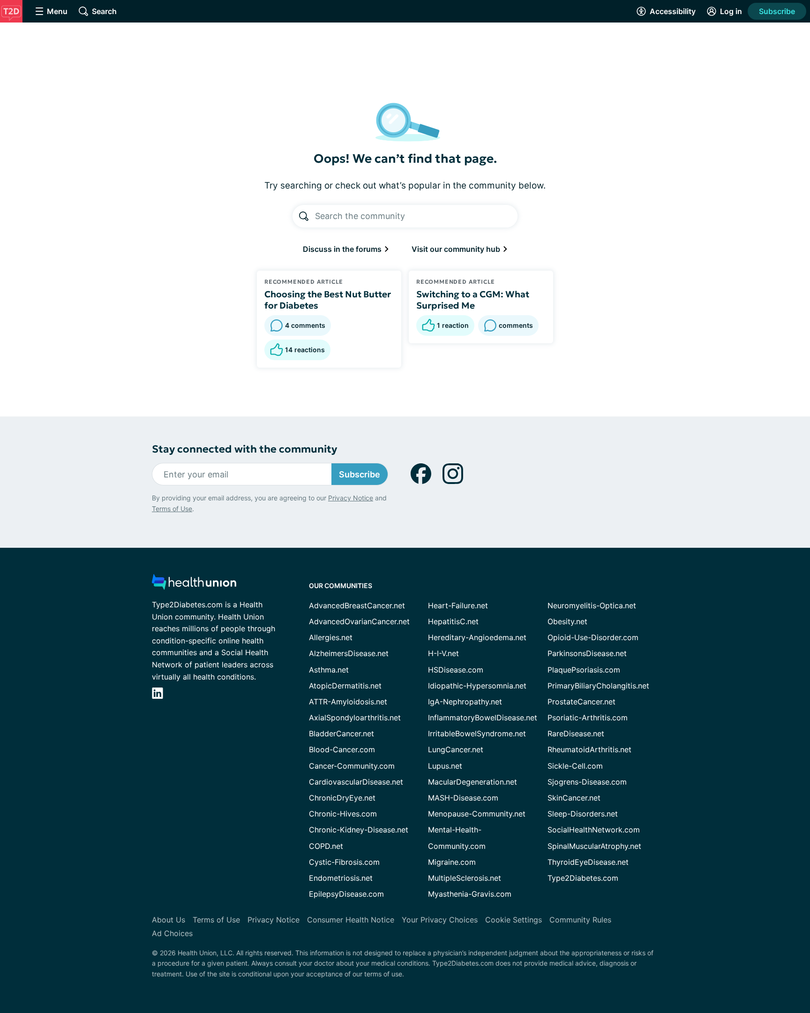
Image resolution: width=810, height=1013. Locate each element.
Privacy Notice (350, 498)
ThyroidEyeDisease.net (588, 862)
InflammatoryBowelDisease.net (482, 717)
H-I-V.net (443, 653)
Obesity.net (567, 621)
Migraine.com (452, 862)
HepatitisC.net (453, 621)
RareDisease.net (576, 733)
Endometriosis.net (341, 878)
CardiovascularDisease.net (356, 781)
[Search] (303, 216)
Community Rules (580, 919)
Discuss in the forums (343, 249)
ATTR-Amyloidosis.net (348, 701)
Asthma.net (329, 669)
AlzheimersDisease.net (349, 653)
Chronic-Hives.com (343, 813)
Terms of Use (172, 509)
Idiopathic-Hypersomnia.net (477, 685)
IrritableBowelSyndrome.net (477, 733)
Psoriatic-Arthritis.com (588, 717)
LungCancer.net (455, 749)
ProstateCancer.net (581, 701)
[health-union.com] (194, 584)
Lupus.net (445, 766)
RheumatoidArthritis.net (589, 749)
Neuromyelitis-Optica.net (592, 605)
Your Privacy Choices (440, 919)
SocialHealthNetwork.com (594, 829)
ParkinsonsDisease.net (587, 653)
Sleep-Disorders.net (583, 813)
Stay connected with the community (244, 449)
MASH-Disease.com (463, 797)
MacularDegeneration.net (472, 781)
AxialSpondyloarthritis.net (355, 717)
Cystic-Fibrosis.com (344, 862)
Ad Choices (172, 933)
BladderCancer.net (341, 733)
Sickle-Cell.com (575, 766)
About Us (168, 919)
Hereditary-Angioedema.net (477, 637)
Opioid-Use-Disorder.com (593, 637)
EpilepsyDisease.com (346, 894)
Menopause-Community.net (476, 813)
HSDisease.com (455, 669)
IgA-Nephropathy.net (465, 701)
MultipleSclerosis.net (464, 878)
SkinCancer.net (574, 797)
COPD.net (326, 846)
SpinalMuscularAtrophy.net (594, 846)
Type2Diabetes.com (583, 878)
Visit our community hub (457, 249)
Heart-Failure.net (458, 605)
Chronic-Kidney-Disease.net (358, 829)
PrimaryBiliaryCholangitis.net (598, 685)
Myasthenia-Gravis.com (469, 894)
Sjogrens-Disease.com (587, 781)
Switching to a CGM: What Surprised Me (472, 299)
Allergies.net (330, 637)
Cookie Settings (513, 919)
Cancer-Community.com (352, 766)
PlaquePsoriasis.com (584, 669)
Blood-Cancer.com (342, 749)
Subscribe (777, 11)
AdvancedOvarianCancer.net (359, 621)
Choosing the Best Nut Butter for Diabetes (327, 299)
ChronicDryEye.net (342, 797)
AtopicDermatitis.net (345, 685)
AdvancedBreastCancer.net (357, 605)
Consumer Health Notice (350, 919)
